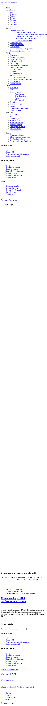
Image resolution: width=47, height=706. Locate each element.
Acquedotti (14, 88)
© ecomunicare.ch (7, 703)
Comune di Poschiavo (13, 589)
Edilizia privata (15, 69)
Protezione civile (16, 104)
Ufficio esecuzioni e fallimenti (21, 80)
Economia (13, 20)
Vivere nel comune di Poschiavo (17, 154)
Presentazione (20, 94)
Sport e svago (15, 22)
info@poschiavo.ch (8, 579)
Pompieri (13, 102)
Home (7, 8)
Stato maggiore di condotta (19, 108)
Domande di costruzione (14, 171)
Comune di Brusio (12, 186)
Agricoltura (14, 55)
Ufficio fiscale (15, 82)
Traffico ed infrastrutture (23, 41)
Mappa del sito (10, 697)
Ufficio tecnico (15, 84)
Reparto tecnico (11, 173)
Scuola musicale (16, 131)
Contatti (8, 693)
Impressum (9, 695)
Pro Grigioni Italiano (17, 139)
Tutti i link (9, 194)
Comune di (9, 200)
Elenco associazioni (12, 156)
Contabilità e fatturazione (19, 65)
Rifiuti (12, 106)
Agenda (8, 150)
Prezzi (17, 98)
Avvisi (7, 165)
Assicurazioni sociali (17, 59)
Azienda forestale (16, 61)
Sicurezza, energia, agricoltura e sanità (28, 36)
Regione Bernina (11, 188)
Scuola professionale (17, 127)
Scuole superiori (16, 125)
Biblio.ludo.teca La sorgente (20, 137)
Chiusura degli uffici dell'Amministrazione (13, 600)
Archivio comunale (17, 57)
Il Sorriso (13, 114)
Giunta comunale (16, 43)
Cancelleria (14, 63)
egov (7, 699)
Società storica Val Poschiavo (20, 141)
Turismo (13, 18)
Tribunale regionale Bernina (20, 51)
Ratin (12, 116)
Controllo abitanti (16, 67)
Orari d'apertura (20, 96)
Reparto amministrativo (13, 175)
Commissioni (15, 47)
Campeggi (13, 24)
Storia (12, 12)
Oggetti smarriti (15, 110)
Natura (12, 16)
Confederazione (11, 192)
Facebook (4, 583)
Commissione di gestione (24, 49)
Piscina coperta (15, 92)
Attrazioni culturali (17, 135)
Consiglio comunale (17, 30)
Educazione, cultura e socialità (25, 39)
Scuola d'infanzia (16, 121)
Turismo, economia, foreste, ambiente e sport (31, 34)
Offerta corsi (19, 100)
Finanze (13, 71)
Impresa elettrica (16, 73)
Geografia (13, 14)
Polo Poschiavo (15, 129)
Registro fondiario (16, 75)
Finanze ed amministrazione (25, 32)
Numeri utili (9, 152)
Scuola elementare (16, 123)
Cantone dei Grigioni (13, 190)
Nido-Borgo (14, 118)
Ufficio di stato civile (17, 77)
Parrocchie (14, 26)
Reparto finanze (11, 177)
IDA (11, 90)
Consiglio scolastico (17, 45)
